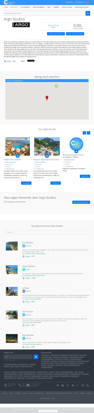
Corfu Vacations (54, 355)
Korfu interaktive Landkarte (76, 357)
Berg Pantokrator (73, 363)
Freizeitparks (85, 374)
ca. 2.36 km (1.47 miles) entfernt (31, 344)
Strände (27, 269)
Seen (76, 372)
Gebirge (81, 372)
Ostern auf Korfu (48, 374)
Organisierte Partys (75, 374)
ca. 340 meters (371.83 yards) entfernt (33, 275)
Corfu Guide (83, 355)
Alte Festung (59, 365)
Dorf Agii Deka (28, 335)
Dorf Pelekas (64, 363)
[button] (47, 98)
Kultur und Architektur (67, 372)
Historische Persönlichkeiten (61, 374)
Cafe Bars (56, 376)
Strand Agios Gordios (47, 367)
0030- (23, 384)
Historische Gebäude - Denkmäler (26, 372)
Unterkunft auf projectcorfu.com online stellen (59, 393)
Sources (25, 393)
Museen (7, 366)
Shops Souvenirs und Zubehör (44, 378)
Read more (26, 183)
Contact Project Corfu (36, 384)
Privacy (5, 393)
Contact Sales (33, 386)
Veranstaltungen (26, 7)
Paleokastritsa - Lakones (83, 361)
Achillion (25, 288)
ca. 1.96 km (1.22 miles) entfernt (31, 299)
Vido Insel (7, 372)
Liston (51, 363)
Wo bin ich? (56, 357)
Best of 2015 (15, 7)
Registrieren (80, 2)
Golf (16, 376)
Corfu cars (65, 359)
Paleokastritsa (45, 363)
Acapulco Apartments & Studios (46, 159)
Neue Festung (51, 365)
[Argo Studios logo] (21, 24)
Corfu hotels (58, 359)
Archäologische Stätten (30, 374)
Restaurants (33, 364)
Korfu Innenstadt (46, 361)
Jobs (31, 393)
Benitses (44, 365)
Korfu (7, 7)
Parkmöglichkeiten (30, 378)
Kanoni (57, 363)
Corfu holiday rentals (75, 359)
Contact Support (34, 385)
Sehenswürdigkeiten (39, 7)
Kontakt (82, 393)
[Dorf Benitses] (12, 246)
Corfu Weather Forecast (47, 359)
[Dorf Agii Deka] (12, 338)
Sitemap (89, 393)
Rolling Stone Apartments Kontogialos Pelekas (73, 156)
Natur (50, 7)
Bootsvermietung (65, 376)
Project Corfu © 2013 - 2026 (47, 398)
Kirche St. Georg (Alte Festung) (71, 365)
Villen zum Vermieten (26, 366)
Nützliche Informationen (11, 364)
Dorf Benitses (27, 242)
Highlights (57, 7)
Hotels (12, 366)
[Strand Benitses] (12, 269)
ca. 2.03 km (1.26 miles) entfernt (31, 322)
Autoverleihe (74, 376)
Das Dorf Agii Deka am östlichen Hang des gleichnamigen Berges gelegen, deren (46, 342)
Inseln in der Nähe (67, 7)
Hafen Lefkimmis (71, 361)
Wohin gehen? (64, 357)
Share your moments (74, 34)
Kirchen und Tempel (42, 372)
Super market (20, 378)
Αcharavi (81, 363)
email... (7, 357)
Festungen (13, 372)
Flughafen (54, 361)
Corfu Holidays (45, 355)
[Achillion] (12, 291)
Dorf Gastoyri (27, 311)
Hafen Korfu (62, 361)
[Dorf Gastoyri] (12, 315)
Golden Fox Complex (12, 159)
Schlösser (28, 291)
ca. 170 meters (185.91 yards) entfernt (33, 253)
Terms (11, 393)
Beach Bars (45, 376)
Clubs (51, 376)
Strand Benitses (28, 266)
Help (76, 393)
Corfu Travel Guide (73, 355)
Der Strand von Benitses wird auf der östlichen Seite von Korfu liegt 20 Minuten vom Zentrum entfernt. (52, 273)
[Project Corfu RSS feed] (88, 385)
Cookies (18, 393)
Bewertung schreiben (82, 7)
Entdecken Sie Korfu (47, 357)
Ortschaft (28, 246)
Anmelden (70, 2)
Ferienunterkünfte (11, 162)
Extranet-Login (39, 393)
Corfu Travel (63, 355)
